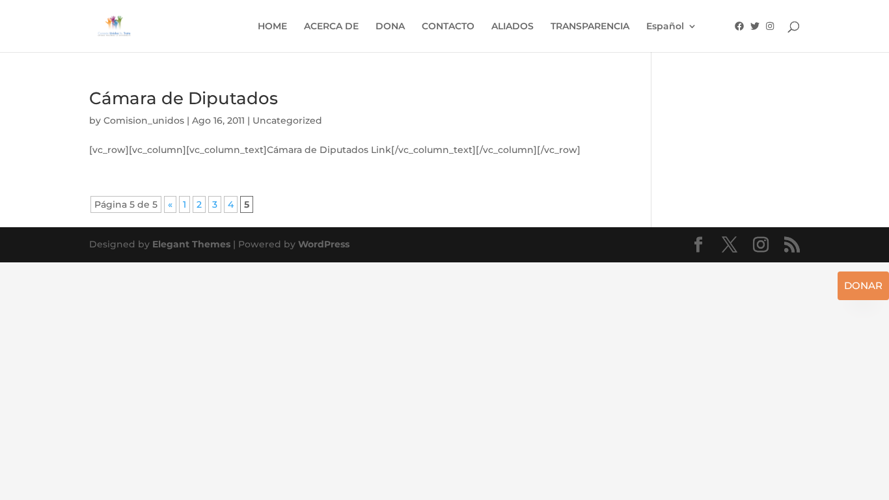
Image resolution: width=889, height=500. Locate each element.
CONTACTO (448, 26)
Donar (863, 285)
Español (665, 26)
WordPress (323, 244)
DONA (390, 26)
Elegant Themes (191, 244)
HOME (272, 26)
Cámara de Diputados (183, 98)
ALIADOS (512, 26)
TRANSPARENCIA (590, 26)
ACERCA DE (331, 26)
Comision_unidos (143, 120)
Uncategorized (287, 120)
